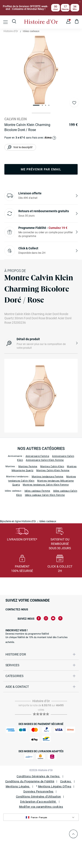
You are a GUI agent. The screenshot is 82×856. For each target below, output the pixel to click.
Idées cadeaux (31, 31)
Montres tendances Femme (47, 476)
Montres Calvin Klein (52, 466)
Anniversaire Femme (37, 456)
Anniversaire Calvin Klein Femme (45, 460)
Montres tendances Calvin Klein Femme (46, 484)
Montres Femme (27, 466)
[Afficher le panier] (77, 22)
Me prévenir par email (41, 169)
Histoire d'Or (10, 31)
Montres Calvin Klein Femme (53, 470)
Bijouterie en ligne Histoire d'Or (18, 521)
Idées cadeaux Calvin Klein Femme (45, 495)
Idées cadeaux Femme (37, 490)
